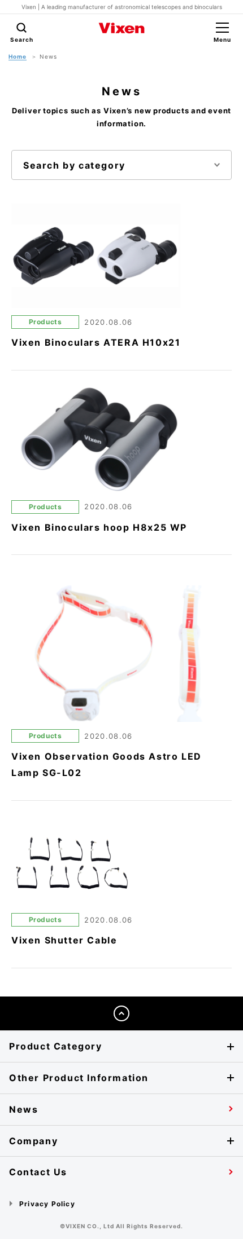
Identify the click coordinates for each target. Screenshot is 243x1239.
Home (17, 56)
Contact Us (38, 1172)
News (23, 1109)
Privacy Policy (47, 1204)
